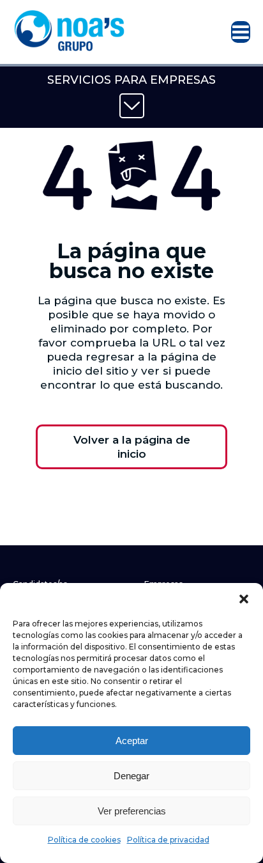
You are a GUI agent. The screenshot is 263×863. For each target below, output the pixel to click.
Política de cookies (84, 839)
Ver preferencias (132, 810)
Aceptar (132, 740)
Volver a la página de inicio (131, 446)
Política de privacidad (168, 839)
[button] (243, 599)
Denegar (131, 775)
